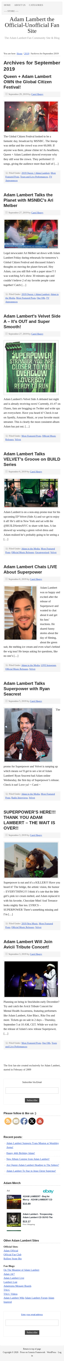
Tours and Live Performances (34, 176)
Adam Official (11, 1250)
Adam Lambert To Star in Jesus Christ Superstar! (31, 1171)
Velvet (18, 439)
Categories (35, 6)
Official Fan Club (12, 1254)
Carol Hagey (37, 94)
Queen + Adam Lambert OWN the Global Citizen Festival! (28, 81)
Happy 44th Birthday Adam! (20, 1153)
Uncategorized (42, 552)
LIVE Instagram (48, 665)
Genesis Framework (36, 1352)
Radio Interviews (19, 797)
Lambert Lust (10, 1282)
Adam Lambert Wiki (14, 1298)
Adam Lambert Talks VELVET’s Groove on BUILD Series (32, 459)
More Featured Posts (26, 298)
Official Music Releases (22, 552)
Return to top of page (32, 1349)
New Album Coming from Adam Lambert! (28, 1159)
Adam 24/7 (9, 1274)
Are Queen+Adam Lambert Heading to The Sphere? (32, 1165)
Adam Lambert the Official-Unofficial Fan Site (32, 25)
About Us (19, 5)
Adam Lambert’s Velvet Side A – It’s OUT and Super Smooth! (32, 321)
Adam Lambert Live (14, 1278)
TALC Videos (10, 1294)
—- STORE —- (11, 11)
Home (7, 5)
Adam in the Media (30, 548)
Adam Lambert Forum (36, 1298)
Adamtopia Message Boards (17, 1286)
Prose (22, 1352)
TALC (7, 1290)
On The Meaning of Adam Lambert (21, 1270)
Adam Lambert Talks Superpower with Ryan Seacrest (27, 688)
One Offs (41, 298)
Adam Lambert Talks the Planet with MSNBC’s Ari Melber (28, 200)
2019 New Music (30, 923)
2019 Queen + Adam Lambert (36, 173)
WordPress (51, 1352)
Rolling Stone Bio (13, 1258)
